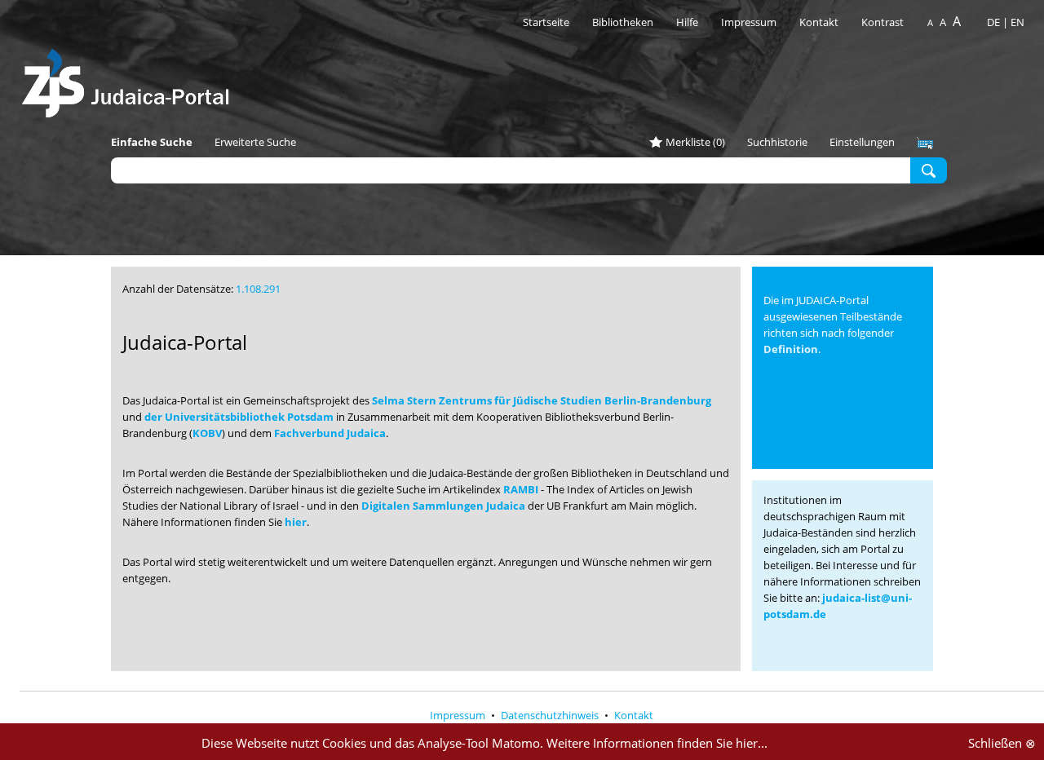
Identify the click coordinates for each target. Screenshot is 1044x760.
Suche (928, 169)
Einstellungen (862, 142)
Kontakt (820, 22)
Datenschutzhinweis (551, 715)
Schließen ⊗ (1002, 743)
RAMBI (520, 489)
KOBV (207, 433)
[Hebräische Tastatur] (925, 143)
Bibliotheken (622, 22)
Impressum (748, 22)
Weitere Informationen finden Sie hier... (657, 743)
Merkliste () (695, 142)
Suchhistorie (777, 142)
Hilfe (687, 22)
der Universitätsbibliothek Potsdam (239, 416)
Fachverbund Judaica (330, 433)
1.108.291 (258, 288)
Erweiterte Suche (255, 142)
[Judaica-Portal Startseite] (130, 78)
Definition (790, 349)
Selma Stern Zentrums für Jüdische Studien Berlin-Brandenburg (541, 400)
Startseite (546, 22)
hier (296, 522)
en (1017, 22)
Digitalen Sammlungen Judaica (443, 505)
